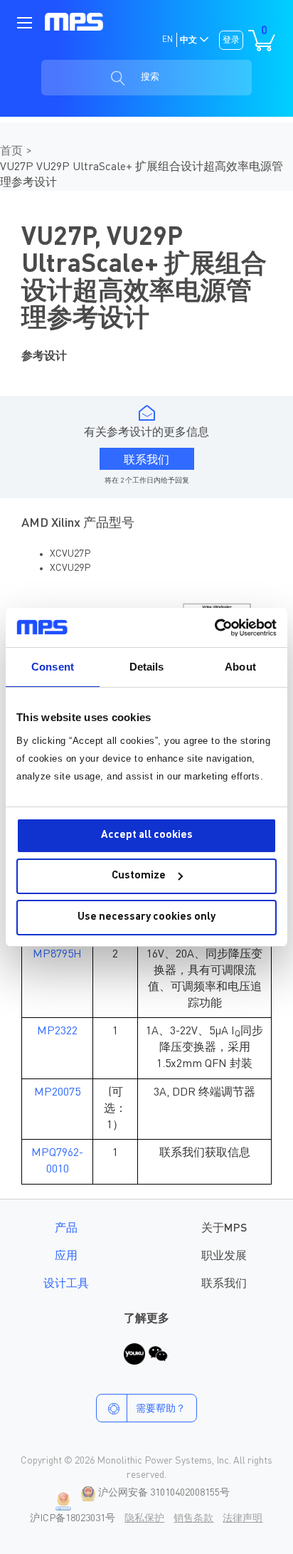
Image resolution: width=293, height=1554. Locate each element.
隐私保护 (144, 1518)
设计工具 (66, 1284)
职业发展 (224, 1256)
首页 (13, 151)
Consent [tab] (52, 667)
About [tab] (240, 667)
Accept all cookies (147, 835)
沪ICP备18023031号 (72, 1518)
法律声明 (242, 1518)
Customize (139, 876)
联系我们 (224, 1284)
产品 (66, 1228)
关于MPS (224, 1228)
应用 (66, 1256)
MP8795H (57, 954)
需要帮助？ (161, 1409)
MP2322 (57, 1031)
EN (167, 40)
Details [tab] (146, 667)
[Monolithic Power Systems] (74, 22)
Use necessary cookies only (146, 917)
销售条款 (193, 1518)
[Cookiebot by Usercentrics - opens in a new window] (214, 628)
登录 (231, 40)
